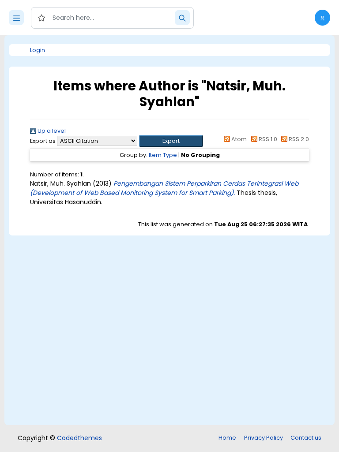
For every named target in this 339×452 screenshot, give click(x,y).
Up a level (51, 130)
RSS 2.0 (298, 139)
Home (227, 437)
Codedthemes (79, 437)
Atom (238, 139)
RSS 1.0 (267, 139)
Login (37, 50)
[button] (322, 18)
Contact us (305, 437)
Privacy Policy (263, 437)
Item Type (163, 155)
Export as (43, 141)
